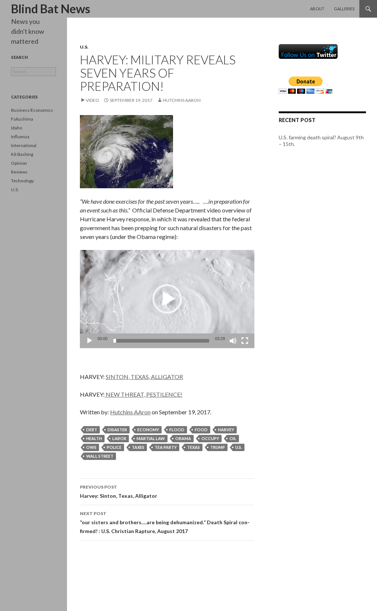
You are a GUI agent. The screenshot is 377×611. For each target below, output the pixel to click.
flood (176, 429)
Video (92, 100)
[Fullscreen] (245, 340)
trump (217, 447)
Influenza (20, 136)
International (23, 145)
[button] (167, 299)
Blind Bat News (50, 8)
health (94, 438)
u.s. (238, 447)
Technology (22, 180)
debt (91, 429)
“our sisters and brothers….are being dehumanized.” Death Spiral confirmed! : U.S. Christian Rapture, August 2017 (165, 522)
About (317, 8)
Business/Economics (32, 110)
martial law (151, 438)
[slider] (161, 341)
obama (183, 438)
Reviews (19, 172)
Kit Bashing (22, 154)
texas (193, 447)
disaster (117, 429)
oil (232, 438)
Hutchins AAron (182, 100)
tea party (166, 447)
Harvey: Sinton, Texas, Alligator (118, 491)
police (114, 447)
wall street (99, 456)
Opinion (19, 163)
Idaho (16, 128)
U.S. (84, 47)
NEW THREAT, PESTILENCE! (143, 394)
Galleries (344, 8)
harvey (226, 429)
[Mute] (233, 340)
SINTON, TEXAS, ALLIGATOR (144, 376)
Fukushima (22, 119)
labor (119, 438)
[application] (167, 299)
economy (148, 429)
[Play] (89, 340)
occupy (210, 438)
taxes (138, 447)
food (201, 429)
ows (91, 447)
